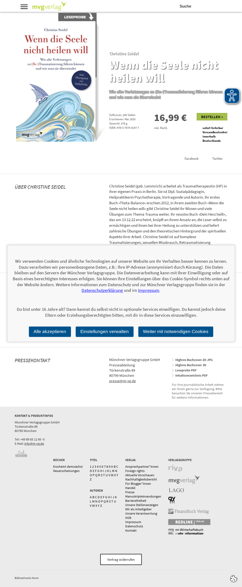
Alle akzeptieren (50, 331)
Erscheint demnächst (68, 466)
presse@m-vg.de (122, 380)
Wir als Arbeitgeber (138, 509)
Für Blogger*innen (138, 483)
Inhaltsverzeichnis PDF (191, 375)
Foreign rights (135, 471)
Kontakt (131, 530)
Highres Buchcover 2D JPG (194, 360)
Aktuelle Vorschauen (139, 475)
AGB (128, 518)
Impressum (133, 522)
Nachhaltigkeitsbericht (141, 479)
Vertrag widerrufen (121, 559)
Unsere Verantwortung (141, 513)
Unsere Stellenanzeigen (141, 505)
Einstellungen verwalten (104, 331)
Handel (130, 488)
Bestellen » (212, 116)
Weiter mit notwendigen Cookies (175, 331)
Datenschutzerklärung (102, 290)
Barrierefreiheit (135, 500)
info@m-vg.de (34, 443)
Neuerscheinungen (66, 471)
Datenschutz (134, 526)
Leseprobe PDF (186, 370)
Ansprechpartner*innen (142, 466)
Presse (129, 492)
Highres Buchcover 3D (190, 365)
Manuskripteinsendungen (143, 496)
